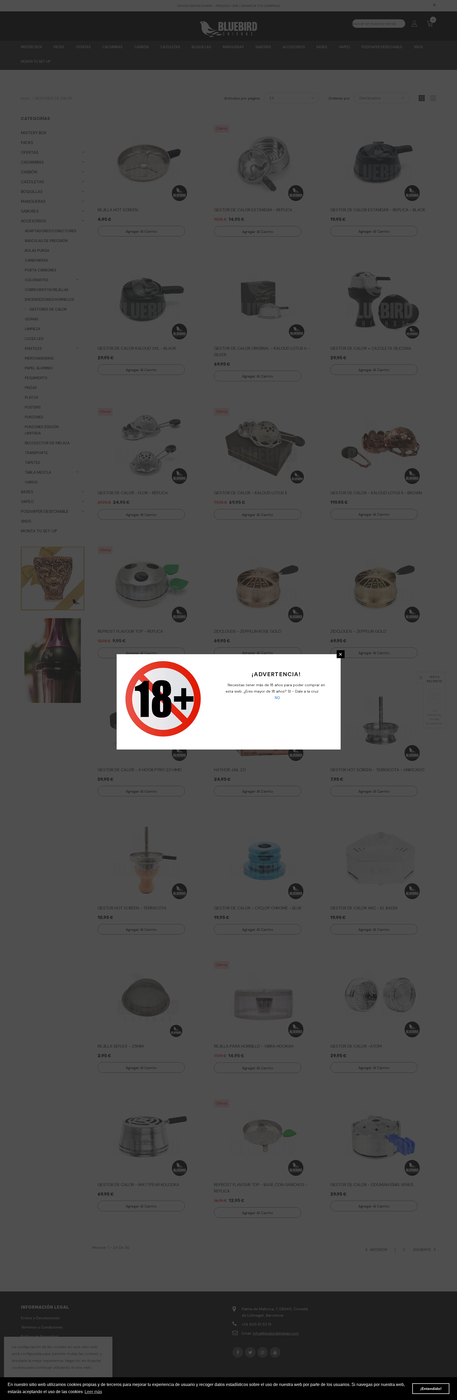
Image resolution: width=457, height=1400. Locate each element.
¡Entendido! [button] (431, 1388)
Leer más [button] (93, 1391)
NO (277, 697)
